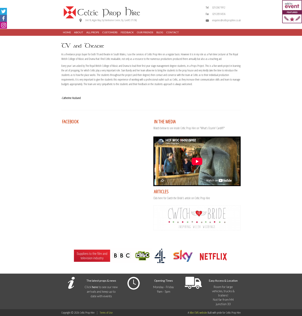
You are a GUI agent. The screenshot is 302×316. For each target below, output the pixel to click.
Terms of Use (106, 312)
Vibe (192, 312)
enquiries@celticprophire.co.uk (226, 20)
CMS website (200, 312)
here (95, 287)
